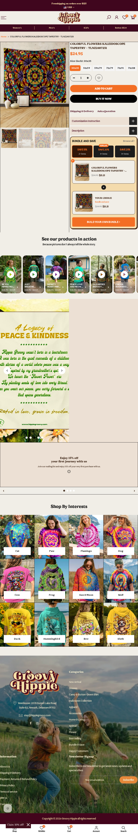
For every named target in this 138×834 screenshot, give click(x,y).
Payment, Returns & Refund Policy (18, 779)
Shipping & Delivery (82, 111)
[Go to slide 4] (38, 438)
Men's (52, 28)
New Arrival (75, 682)
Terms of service (8, 791)
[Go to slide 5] (42, 438)
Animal (73, 725)
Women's (17, 28)
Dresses (73, 688)
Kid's (86, 28)
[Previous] (6, 84)
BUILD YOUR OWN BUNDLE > (103, 222)
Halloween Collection (80, 700)
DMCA (3, 798)
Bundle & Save (76, 744)
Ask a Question (106, 111)
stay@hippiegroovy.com (37, 715)
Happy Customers (78, 751)
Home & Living (77, 719)
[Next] (62, 84)
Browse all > (129, 141)
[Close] (28, 824)
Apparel (73, 707)
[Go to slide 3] (34, 438)
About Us (5, 766)
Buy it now (104, 98)
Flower (73, 732)
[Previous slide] (7, 370)
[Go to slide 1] (27, 438)
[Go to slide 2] (30, 438)
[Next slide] (61, 370)
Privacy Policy (7, 785)
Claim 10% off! (15, 824)
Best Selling (75, 738)
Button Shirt (121, 28)
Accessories (75, 713)
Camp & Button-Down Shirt (84, 694)
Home (3, 36)
